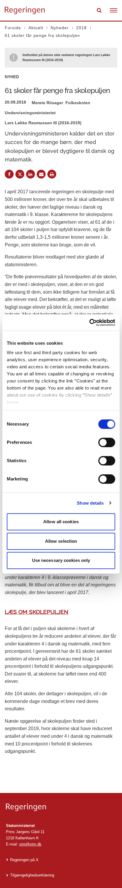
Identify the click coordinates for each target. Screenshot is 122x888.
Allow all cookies (61, 521)
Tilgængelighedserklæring (32, 875)
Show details (90, 503)
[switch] (106, 442)
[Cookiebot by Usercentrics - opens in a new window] (89, 322)
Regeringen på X (24, 860)
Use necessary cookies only (61, 560)
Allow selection (61, 541)
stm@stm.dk (30, 844)
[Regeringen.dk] (61, 807)
